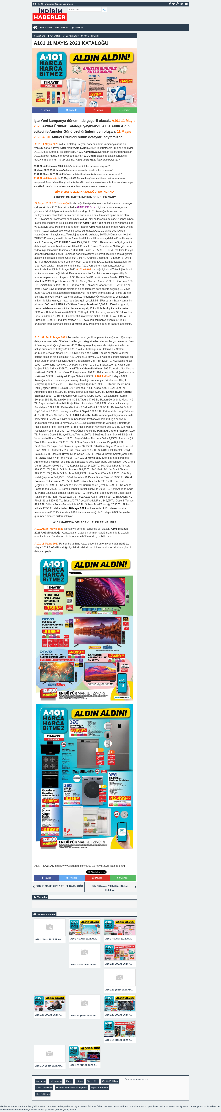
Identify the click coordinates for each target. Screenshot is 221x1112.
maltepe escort (139, 1106)
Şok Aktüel (77, 27)
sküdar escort (7, 1106)
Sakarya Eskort (95, 1106)
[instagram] (182, 4)
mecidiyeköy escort (66, 1109)
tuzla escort (110, 1106)
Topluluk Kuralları (100, 1087)
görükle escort (39, 1106)
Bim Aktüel (46, 27)
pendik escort (155, 1106)
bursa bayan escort (77, 1106)
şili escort (49, 1109)
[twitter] (173, 4)
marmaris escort (8, 1109)
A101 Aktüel (61, 27)
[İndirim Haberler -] (49, 14)
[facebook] (170, 4)
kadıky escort (182, 1106)
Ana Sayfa (40, 36)
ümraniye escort (198, 1106)
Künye (69, 1081)
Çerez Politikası (44, 1087)
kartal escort (168, 1106)
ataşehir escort (124, 1106)
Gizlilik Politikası (110, 1081)
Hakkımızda (56, 1081)
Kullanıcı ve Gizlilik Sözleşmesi (71, 1087)
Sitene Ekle (92, 1081)
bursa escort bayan (57, 1106)
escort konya (23, 1109)
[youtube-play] (186, 4)
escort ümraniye (23, 1106)
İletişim (79, 1081)
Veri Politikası (43, 1094)
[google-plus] (177, 4)
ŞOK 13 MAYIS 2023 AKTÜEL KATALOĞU (59, 886)
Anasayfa (41, 1081)
